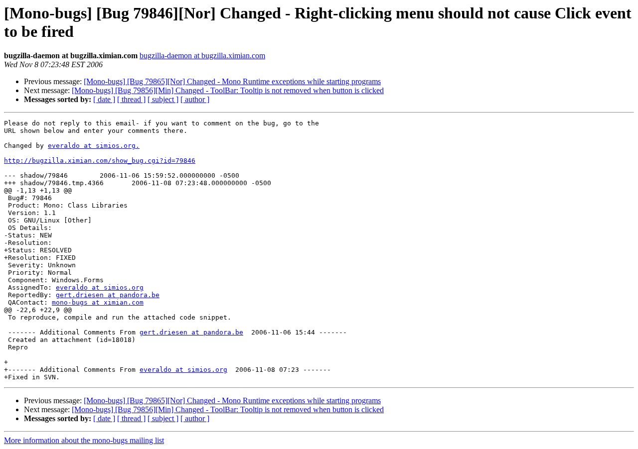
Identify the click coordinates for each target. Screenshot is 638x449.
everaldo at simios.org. (94, 145)
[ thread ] (131, 99)
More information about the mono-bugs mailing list (84, 440)
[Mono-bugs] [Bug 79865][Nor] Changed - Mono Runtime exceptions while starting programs (232, 81)
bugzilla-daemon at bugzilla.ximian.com (202, 55)
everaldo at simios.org (100, 287)
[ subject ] (163, 99)
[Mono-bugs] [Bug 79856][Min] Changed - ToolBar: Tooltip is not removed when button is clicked (228, 90)
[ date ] (104, 99)
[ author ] (194, 99)
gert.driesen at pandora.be (108, 295)
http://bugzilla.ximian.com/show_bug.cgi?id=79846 (99, 160)
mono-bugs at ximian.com (98, 302)
